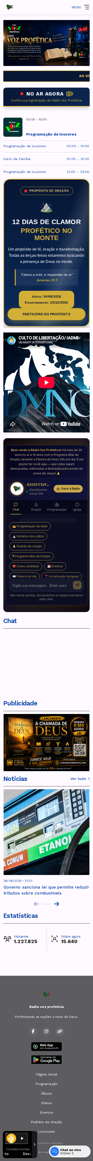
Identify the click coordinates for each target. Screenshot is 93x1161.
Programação (46, 1084)
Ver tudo (78, 779)
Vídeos (46, 1103)
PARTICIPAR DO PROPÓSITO (46, 314)
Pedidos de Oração (46, 1122)
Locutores (46, 1131)
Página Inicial (46, 1074)
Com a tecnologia (40, 1152)
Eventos (46, 1112)
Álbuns (46, 1093)
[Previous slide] (36, 904)
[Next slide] (56, 904)
